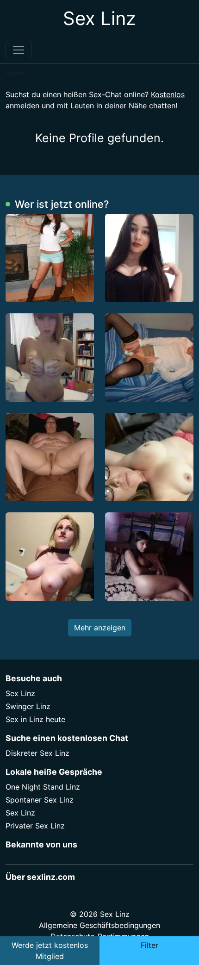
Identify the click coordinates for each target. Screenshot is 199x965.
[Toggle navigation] (18, 50)
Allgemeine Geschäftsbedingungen (99, 925)
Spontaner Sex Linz (40, 799)
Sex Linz (20, 693)
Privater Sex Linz (35, 825)
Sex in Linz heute (35, 719)
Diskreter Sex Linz (37, 753)
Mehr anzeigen (99, 627)
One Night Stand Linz (43, 786)
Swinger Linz (28, 706)
